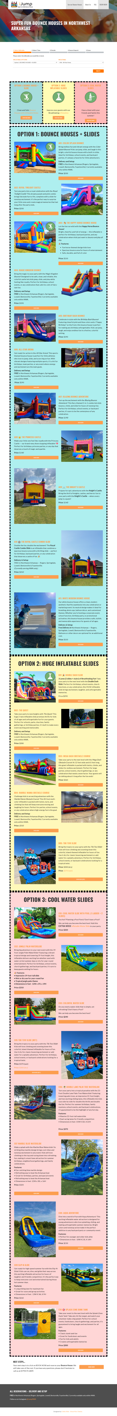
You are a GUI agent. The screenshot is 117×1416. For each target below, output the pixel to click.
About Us (88, 4)
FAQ (95, 4)
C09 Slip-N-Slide (21, 1265)
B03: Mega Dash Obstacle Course (74, 756)
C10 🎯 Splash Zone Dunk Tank (73, 1309)
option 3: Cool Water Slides (90, 87)
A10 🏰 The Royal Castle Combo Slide (32, 541)
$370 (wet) (68, 871)
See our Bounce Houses (75, 4)
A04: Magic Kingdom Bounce (27, 270)
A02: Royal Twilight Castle (27, 187)
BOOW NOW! (103, 4)
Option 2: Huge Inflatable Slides (58, 87)
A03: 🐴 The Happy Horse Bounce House (77, 222)
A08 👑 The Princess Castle (27, 437)
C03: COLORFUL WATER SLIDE (71, 1003)
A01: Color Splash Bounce (71, 143)
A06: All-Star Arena (24, 349)
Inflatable (62, 59)
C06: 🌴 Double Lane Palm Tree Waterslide (79, 1086)
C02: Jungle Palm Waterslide (28, 946)
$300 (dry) (21, 1067)
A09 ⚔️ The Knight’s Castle (71, 487)
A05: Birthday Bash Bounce (71, 315)
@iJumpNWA (31, 1399)
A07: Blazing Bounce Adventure (73, 396)
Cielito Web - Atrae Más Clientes (72, 1411)
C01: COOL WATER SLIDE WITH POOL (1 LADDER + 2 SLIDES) (80, 915)
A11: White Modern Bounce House (74, 598)
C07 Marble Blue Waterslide (27, 1143)
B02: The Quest (21, 710)
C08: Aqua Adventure (68, 1213)
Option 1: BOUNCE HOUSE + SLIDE (26, 87)
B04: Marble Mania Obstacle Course (31, 792)
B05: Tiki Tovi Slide (67, 843)
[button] (26, 118)
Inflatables (64, 113)
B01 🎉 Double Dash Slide (70, 675)
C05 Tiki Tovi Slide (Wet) (25, 1040)
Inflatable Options (20, 59)
